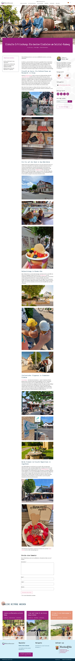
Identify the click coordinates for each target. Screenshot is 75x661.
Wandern (46, 3)
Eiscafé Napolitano (45, 469)
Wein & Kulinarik (23, 3)
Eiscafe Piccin (43, 275)
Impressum (57, 659)
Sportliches (68, 85)
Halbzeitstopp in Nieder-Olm (9, 64)
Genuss (63, 85)
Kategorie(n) (60, 72)
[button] (58, 94)
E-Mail (22, 582)
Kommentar (23, 561)
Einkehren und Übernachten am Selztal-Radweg (13, 614)
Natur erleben (40, 3)
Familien (60, 85)
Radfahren (52, 3)
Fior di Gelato (24, 380)
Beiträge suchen (61, 98)
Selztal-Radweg (29, 75)
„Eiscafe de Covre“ (25, 76)
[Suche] (70, 101)
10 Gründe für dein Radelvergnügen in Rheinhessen (61, 614)
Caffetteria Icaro (39, 169)
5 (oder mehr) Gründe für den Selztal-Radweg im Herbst (37, 614)
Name (22, 577)
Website (22, 587)
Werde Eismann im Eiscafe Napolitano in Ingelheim (9, 69)
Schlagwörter (60, 82)
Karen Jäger (65, 59)
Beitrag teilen (61, 90)
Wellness (58, 3)
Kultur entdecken (32, 3)
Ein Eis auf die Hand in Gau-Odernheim (9, 62)
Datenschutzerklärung (66, 659)
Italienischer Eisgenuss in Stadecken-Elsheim (9, 66)
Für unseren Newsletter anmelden (28, 595)
